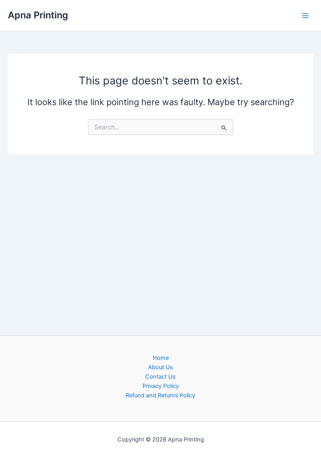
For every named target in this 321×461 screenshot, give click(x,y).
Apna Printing (38, 15)
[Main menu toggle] (305, 15)
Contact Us (160, 376)
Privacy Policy (160, 386)
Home (161, 357)
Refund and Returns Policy (160, 395)
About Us (160, 367)
